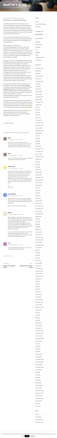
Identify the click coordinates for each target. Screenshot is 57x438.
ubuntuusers (9, 123)
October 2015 (39, 154)
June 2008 (38, 375)
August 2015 (38, 159)
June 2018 (38, 84)
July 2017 (38, 107)
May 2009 (38, 349)
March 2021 (38, 71)
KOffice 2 (27, 85)
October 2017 (39, 99)
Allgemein (38, 42)
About (37, 21)
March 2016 (38, 146)
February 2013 (39, 232)
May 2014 (38, 193)
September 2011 (39, 276)
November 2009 (39, 333)
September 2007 (40, 398)
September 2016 (39, 130)
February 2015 (39, 172)
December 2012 (39, 237)
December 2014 (39, 177)
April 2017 (38, 115)
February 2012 (39, 263)
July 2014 (38, 187)
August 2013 (38, 216)
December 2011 (39, 268)
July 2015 (38, 161)
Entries (38, 416)
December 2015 (39, 148)
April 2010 (38, 320)
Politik (37, 55)
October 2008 (39, 364)
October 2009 (39, 336)
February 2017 (39, 120)
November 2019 (39, 76)
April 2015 (38, 167)
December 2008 (39, 359)
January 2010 (38, 328)
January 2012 (38, 265)
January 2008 (39, 388)
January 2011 (38, 297)
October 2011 (39, 273)
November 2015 (39, 151)
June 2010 (38, 315)
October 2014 (39, 182)
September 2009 (40, 338)
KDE (37, 49)
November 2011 (39, 271)
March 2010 (38, 323)
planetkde (38, 52)
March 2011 (38, 291)
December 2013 (39, 206)
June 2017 (38, 110)
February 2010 (39, 325)
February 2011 (39, 294)
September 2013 (39, 213)
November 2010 (39, 302)
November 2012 (39, 239)
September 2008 (40, 367)
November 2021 (39, 68)
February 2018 (39, 91)
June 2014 (38, 190)
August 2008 (39, 369)
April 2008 (38, 380)
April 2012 (38, 258)
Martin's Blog (14, 4)
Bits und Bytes (39, 44)
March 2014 (38, 198)
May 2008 (38, 377)
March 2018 (38, 89)
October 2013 (39, 211)
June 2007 (38, 406)
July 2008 (38, 372)
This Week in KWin (40, 57)
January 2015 (38, 174)
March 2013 (38, 229)
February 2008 (39, 385)
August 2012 (38, 247)
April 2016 (38, 143)
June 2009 (38, 346)
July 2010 (38, 312)
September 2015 (39, 156)
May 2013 (38, 224)
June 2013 (38, 221)
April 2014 (38, 195)
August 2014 (38, 185)
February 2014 (39, 200)
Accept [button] (26, 436)
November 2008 (39, 362)
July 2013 (38, 219)
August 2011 (38, 278)
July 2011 (37, 281)
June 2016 (38, 138)
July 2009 (38, 343)
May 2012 (38, 255)
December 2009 (39, 330)
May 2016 (38, 141)
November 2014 (39, 180)
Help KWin (38, 47)
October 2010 (39, 304)
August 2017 (38, 104)
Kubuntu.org (6, 89)
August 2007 (39, 401)
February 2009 (39, 354)
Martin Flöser (19, 18)
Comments (39, 419)
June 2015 (38, 164)
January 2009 (39, 356)
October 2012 (39, 242)
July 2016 (38, 135)
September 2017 (39, 102)
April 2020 (38, 73)
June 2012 (38, 252)
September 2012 (39, 245)
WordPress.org (39, 422)
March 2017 (38, 117)
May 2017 (38, 112)
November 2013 (39, 208)
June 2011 (38, 284)
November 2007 (39, 393)
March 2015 (38, 169)
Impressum (38, 26)
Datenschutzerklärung (41, 24)
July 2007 (38, 403)
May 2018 (38, 86)
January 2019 (38, 78)
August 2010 (38, 310)
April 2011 (38, 289)
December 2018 (39, 81)
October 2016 (39, 128)
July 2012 (38, 250)
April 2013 (38, 226)
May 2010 (38, 317)
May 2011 (38, 286)
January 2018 (38, 94)
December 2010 (39, 299)
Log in (37, 414)
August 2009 (39, 341)
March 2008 (38, 382)
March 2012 (38, 260)
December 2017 (39, 97)
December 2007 (39, 390)
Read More (32, 436)
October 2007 (39, 395)
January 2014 (38, 203)
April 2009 (38, 351)
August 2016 (38, 133)
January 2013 (38, 234)
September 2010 (39, 307)
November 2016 (39, 125)
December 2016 (39, 122)
